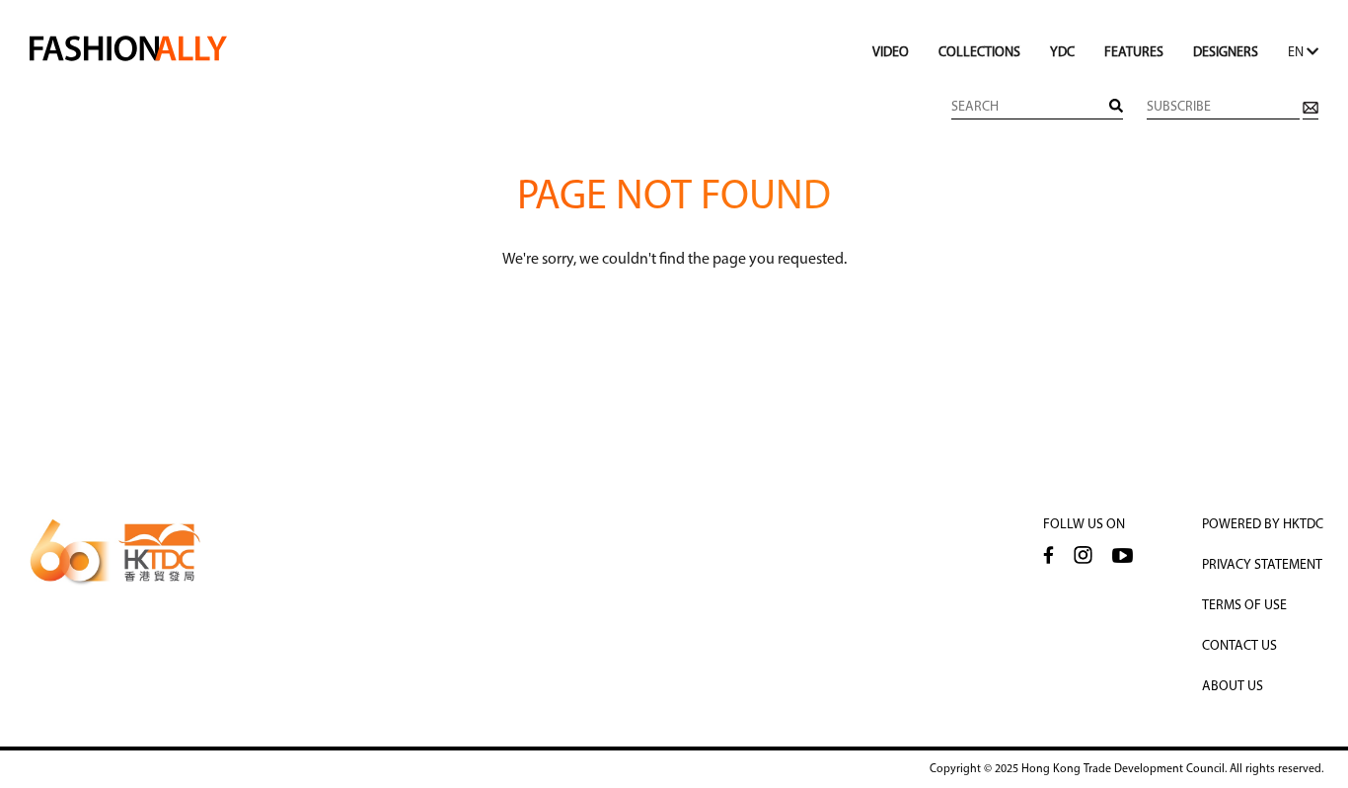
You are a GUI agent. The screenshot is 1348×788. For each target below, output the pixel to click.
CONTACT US (1239, 646)
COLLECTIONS (979, 52)
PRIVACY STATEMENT (1262, 565)
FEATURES (1133, 52)
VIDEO (890, 52)
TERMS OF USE (1244, 605)
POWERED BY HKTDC (1262, 524)
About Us (1232, 686)
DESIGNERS (1225, 52)
